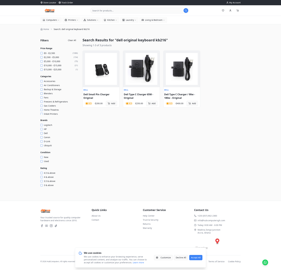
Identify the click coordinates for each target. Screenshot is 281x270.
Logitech (48, 125)
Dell (46, 133)
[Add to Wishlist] (86, 61)
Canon (47, 137)
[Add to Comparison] (86, 67)
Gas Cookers (50, 105)
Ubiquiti (48, 145)
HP (45, 129)
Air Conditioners (52, 85)
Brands (43, 120)
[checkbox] (41, 53)
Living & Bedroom (153, 20)
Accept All (196, 257)
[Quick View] (86, 54)
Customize (166, 257)
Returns (147, 224)
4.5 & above (49, 173)
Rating (43, 168)
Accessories (49, 81)
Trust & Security (150, 219)
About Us (96, 215)
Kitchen (111, 20)
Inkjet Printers (51, 113)
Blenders (48, 93)
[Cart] (238, 10)
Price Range (46, 48)
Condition (45, 152)
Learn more (138, 262)
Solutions (91, 20)
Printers (72, 20)
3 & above (49, 185)
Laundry (130, 20)
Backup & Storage (52, 89)
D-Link (47, 141)
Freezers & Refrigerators (56, 101)
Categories (45, 76)
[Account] (230, 10)
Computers (51, 20)
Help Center (149, 215)
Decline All (181, 257)
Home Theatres (51, 109)
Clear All (72, 40)
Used (46, 161)
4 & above (49, 177)
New (46, 157)
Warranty (147, 228)
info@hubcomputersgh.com (211, 220)
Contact (95, 219)
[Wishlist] (223, 10)
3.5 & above (49, 181)
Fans (46, 97)
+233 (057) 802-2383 (207, 215)
